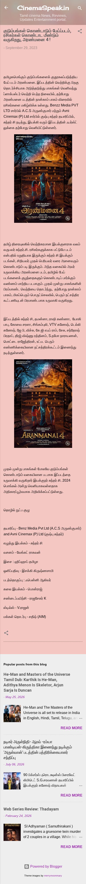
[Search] (79, 9)
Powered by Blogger (45, 866)
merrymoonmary (53, 875)
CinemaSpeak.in (43, 7)
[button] (79, 31)
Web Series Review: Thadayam (31, 809)
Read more (71, 728)
